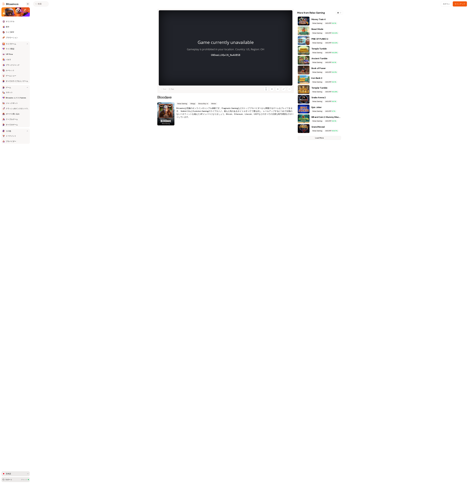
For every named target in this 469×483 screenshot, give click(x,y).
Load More (319, 138)
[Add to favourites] (277, 89)
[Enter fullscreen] (289, 89)
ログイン (446, 4)
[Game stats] (271, 89)
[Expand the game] (283, 89)
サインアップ (460, 4)
